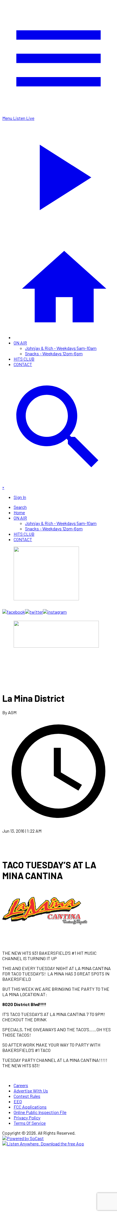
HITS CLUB (24, 359)
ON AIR (20, 342)
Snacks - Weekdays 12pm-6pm (54, 353)
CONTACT (23, 364)
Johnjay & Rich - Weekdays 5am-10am (61, 348)
